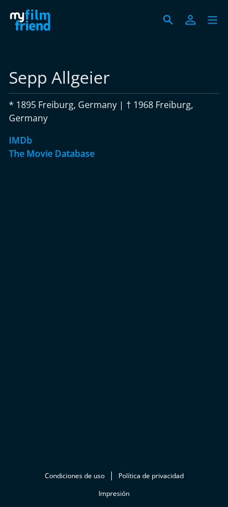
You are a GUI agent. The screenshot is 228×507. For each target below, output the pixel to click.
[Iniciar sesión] (190, 20)
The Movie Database (52, 153)
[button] (212, 20)
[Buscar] (168, 20)
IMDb (20, 140)
